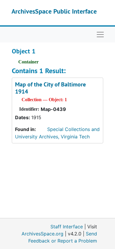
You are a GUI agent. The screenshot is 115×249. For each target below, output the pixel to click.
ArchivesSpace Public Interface (54, 11)
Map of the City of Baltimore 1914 (50, 88)
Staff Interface (66, 227)
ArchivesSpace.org (42, 234)
